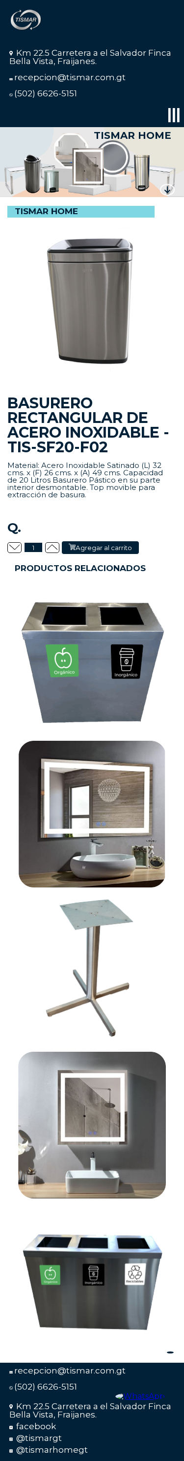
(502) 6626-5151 (45, 93)
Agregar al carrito (104, 548)
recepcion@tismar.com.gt (70, 77)
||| (174, 114)
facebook (35, 1426)
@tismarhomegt (51, 1450)
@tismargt (38, 1438)
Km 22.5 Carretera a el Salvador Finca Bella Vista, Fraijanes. (90, 57)
